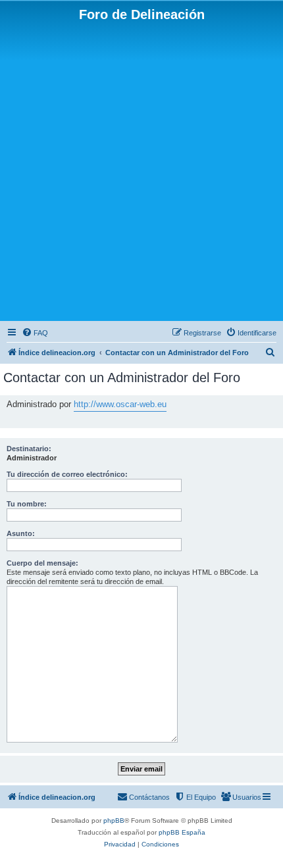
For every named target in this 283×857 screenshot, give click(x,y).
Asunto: (21, 533)
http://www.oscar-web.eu (120, 404)
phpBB (113, 820)
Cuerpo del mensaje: (42, 563)
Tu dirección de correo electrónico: (67, 474)
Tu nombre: (27, 504)
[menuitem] (35, 333)
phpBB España (182, 832)
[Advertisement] (141, 170)
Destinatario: (29, 449)
